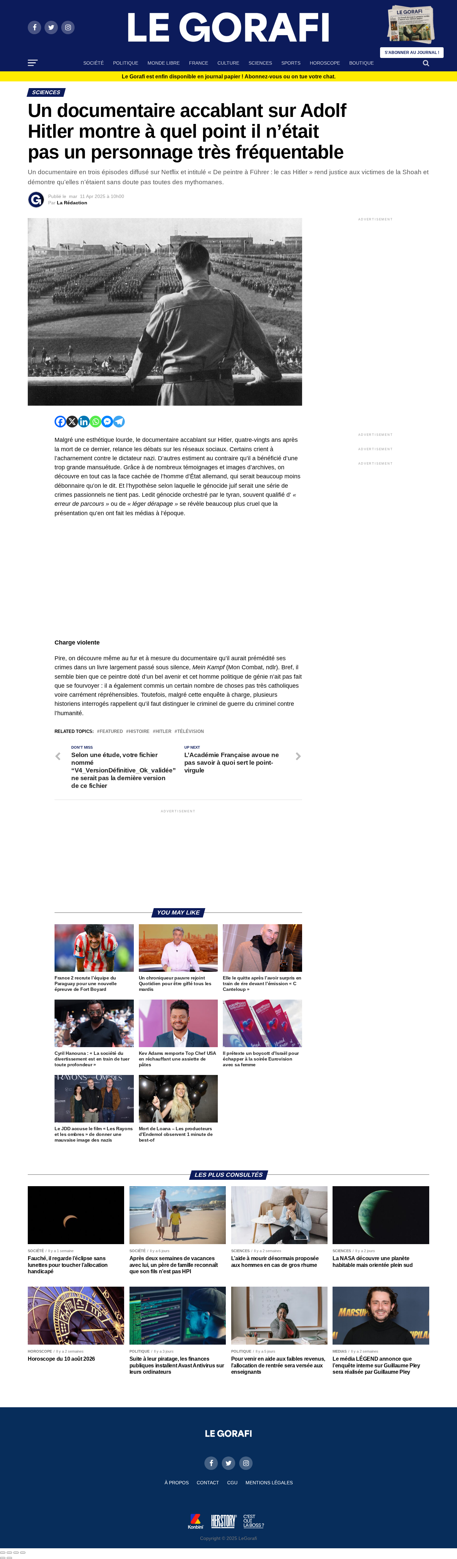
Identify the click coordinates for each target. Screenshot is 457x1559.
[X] (72, 421)
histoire (139, 732)
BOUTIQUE (361, 63)
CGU (232, 1482)
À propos (177, 1482)
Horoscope (325, 63)
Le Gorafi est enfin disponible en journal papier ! (229, 76)
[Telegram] (119, 421)
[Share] (9, 1553)
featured (111, 732)
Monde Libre (164, 63)
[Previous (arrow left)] (2, 1558)
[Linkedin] (84, 421)
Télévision (190, 732)
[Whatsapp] (95, 421)
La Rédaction (72, 202)
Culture (228, 63)
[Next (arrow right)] (9, 1558)
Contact (208, 1482)
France (198, 63)
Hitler (163, 732)
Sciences (260, 63)
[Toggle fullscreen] (16, 1553)
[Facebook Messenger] (107, 421)
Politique (125, 63)
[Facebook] (60, 421)
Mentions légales (269, 1482)
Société (93, 63)
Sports (290, 63)
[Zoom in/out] (22, 1553)
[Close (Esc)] (2, 1553)
